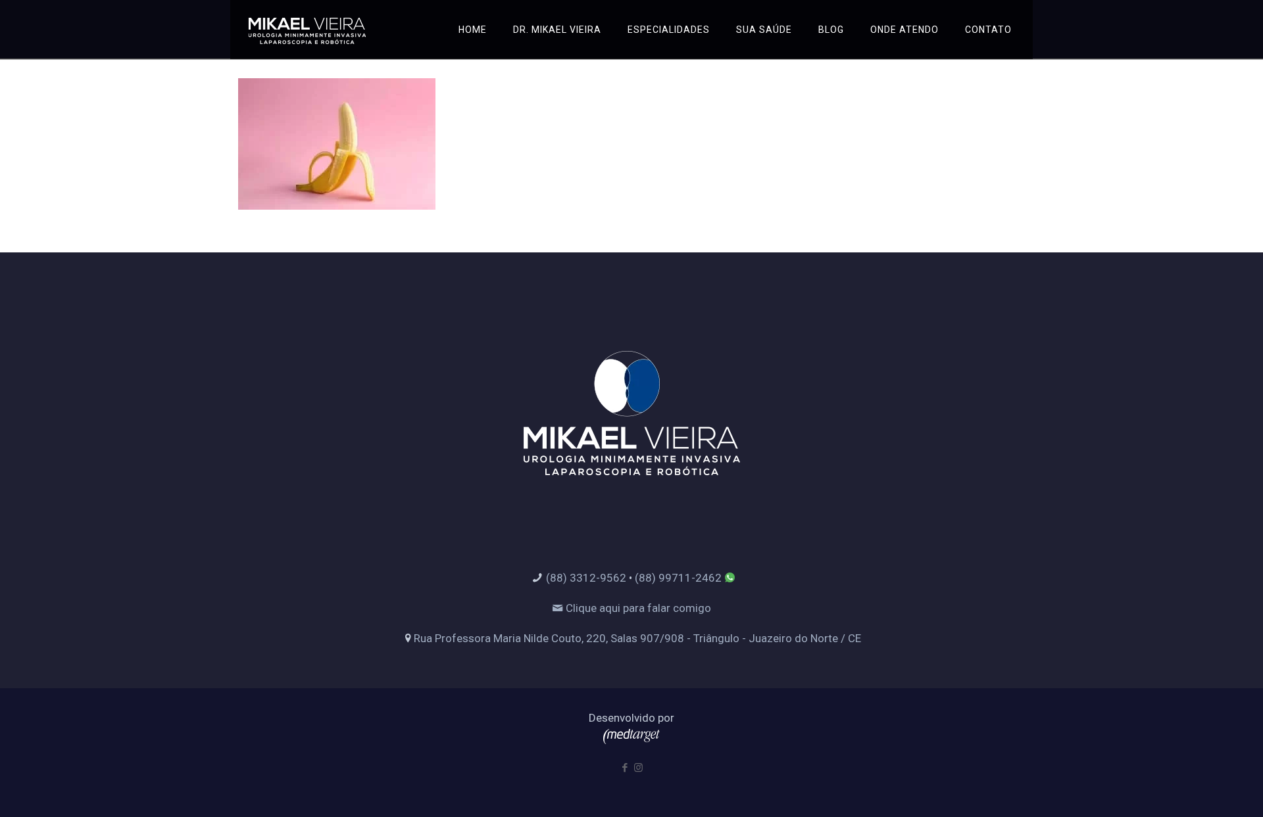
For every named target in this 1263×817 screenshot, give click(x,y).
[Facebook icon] (625, 768)
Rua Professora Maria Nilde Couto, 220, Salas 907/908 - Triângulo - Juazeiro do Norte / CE (637, 638)
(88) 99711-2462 (678, 577)
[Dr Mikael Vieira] (307, 29)
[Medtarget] (631, 740)
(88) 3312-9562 (586, 577)
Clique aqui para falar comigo (637, 608)
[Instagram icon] (638, 768)
